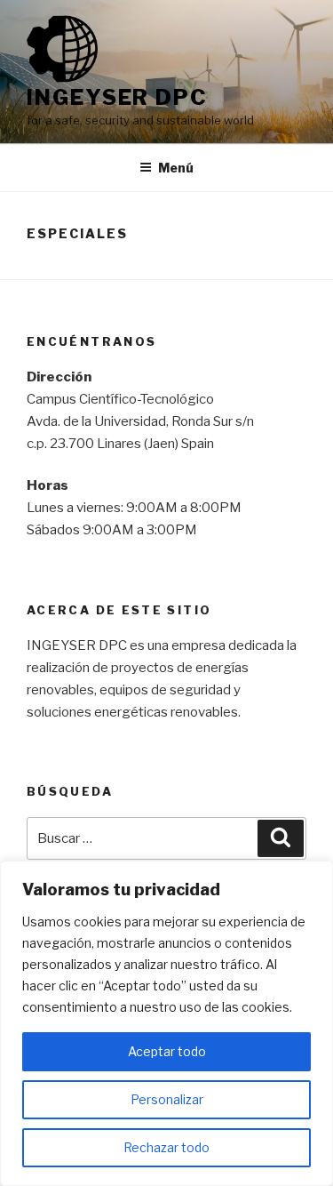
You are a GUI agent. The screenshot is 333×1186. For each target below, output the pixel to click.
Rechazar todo (166, 1147)
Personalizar (167, 1099)
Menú (176, 167)
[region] (166, 1023)
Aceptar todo (167, 1051)
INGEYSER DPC (117, 97)
